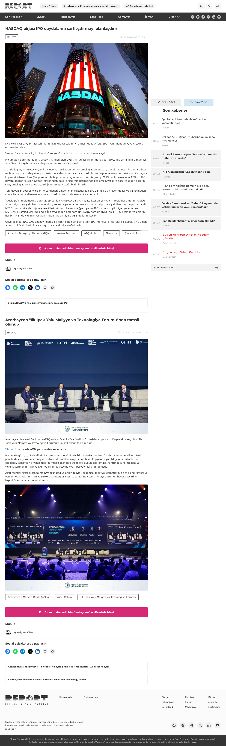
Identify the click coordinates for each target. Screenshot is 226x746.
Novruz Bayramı (66, 233)
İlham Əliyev (48, 6)
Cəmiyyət (190, 697)
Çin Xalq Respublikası (138, 233)
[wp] (15, 287)
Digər (172, 16)
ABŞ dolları (91, 233)
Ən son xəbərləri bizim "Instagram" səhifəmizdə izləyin (79, 248)
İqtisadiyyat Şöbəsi (23, 268)
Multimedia (214, 707)
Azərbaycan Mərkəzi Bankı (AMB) (28, 596)
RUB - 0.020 (168, 102)
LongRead (167, 707)
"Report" (10, 449)
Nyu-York (111, 233)
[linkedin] (213, 17)
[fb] (192, 17)
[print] (45, 287)
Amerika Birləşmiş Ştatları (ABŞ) (28, 233)
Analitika (213, 702)
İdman (188, 702)
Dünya (211, 697)
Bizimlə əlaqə (91, 697)
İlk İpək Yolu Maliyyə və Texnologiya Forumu (108, 596)
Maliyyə (11, 37)
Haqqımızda (65, 697)
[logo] (18, 6)
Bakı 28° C (200, 102)
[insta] (198, 17)
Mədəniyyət (191, 707)
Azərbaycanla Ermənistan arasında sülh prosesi (91, 6)
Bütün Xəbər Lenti (163, 267)
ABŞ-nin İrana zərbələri (139, 6)
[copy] (52, 287)
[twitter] (208, 17)
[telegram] (203, 17)
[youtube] (219, 17)
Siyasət (165, 697)
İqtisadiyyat (168, 702)
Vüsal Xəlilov (64, 596)
